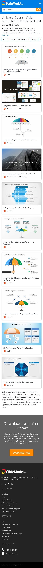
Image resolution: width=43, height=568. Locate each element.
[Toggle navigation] (40, 3)
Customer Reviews (8, 506)
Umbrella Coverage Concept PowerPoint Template (18, 243)
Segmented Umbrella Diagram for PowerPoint (20, 314)
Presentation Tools (8, 512)
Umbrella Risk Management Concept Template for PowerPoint (21, 279)
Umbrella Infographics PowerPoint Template (20, 140)
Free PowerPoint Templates (11, 509)
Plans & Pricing (7, 500)
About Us (5, 494)
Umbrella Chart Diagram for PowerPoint (18, 382)
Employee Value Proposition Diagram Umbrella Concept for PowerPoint (21, 71)
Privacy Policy (6, 527)
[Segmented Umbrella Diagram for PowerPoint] (21, 300)
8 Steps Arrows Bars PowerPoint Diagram (18, 208)
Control (5, 39)
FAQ (3, 521)
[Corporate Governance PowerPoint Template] (21, 160)
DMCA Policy (6, 536)
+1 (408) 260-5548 (12, 550)
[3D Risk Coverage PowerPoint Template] (21, 334)
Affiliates (5, 539)
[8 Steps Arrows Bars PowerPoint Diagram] (21, 194)
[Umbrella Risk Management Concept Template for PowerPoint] (21, 264)
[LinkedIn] (2, 484)
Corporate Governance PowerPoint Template (20, 174)
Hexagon (34, 39)
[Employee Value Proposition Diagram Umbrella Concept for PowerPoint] (21, 55)
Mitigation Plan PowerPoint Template (17, 106)
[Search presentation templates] (38, 10)
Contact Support (12, 554)
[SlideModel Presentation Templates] (12, 3)
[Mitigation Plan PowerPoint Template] (21, 91)
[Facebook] (8, 484)
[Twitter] (5, 484)
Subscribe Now (21, 452)
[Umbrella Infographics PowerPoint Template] (21, 125)
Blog (3, 497)
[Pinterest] (12, 484)
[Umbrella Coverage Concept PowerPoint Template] (21, 228)
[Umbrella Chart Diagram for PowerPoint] (21, 368)
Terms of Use (6, 530)
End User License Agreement (12, 533)
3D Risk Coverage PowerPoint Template (18, 348)
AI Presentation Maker (9, 503)
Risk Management (23, 39)
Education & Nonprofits (10, 524)
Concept (12, 39)
